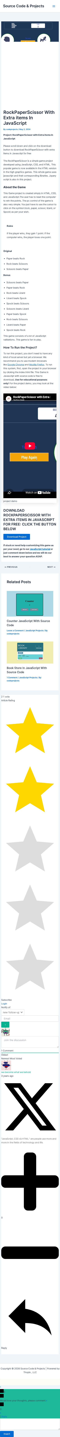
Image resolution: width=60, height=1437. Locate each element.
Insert (7, 1434)
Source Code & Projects (23, 6)
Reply (4, 1416)
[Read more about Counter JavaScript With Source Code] (30, 603)
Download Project (16, 536)
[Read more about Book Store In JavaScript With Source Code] (30, 652)
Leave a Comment (15, 630)
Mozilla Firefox (36, 364)
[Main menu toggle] (54, 6)
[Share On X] (30, 1135)
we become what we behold (16, 1072)
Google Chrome (15, 364)
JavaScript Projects (34, 630)
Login (4, 1003)
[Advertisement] (30, 77)
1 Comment (12, 677)
